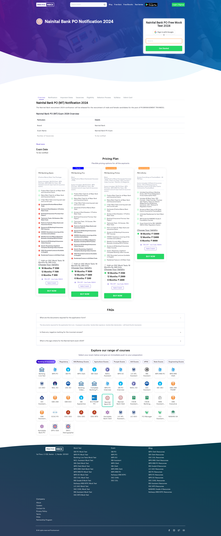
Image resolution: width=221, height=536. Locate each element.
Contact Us (40, 508)
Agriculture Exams (101, 362)
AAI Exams (134, 362)
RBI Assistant (116, 460)
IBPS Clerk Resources (156, 452)
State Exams (158, 362)
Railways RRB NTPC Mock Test (85, 483)
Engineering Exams (176, 362)
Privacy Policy (41, 511)
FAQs (38, 517)
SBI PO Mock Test (80, 452)
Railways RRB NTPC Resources (160, 492)
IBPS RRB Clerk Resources (158, 460)
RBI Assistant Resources (157, 483)
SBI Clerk (114, 466)
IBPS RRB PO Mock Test (83, 472)
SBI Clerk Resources (156, 455)
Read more (40, 144)
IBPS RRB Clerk (116, 469)
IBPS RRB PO (116, 472)
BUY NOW (51, 291)
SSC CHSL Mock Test (82, 489)
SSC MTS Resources (156, 486)
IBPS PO (114, 455)
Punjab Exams (119, 362)
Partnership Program (44, 520)
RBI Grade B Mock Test (82, 480)
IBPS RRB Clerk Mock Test (83, 469)
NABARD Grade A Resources (159, 489)
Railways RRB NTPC (118, 475)
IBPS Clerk (115, 463)
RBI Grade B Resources (157, 466)
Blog (110, 4)
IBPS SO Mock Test (81, 475)
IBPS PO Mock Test (81, 455)
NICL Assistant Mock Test (83, 460)
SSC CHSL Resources (156, 480)
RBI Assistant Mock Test (83, 492)
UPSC (146, 362)
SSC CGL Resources (156, 457)
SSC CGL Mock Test (81, 478)
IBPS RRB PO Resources (157, 463)
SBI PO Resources (155, 472)
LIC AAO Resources (155, 469)
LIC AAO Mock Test (81, 486)
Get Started (164, 48)
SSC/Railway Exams (81, 362)
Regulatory (64, 362)
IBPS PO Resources (155, 475)
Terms (38, 514)
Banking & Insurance (46, 362)
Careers (39, 505)
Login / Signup (178, 5)
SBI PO (113, 452)
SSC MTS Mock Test (81, 495)
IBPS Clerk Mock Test (82, 466)
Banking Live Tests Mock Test (85, 457)
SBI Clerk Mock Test (81, 463)
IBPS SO (114, 457)
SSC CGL (114, 480)
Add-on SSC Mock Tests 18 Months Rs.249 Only (51, 261)
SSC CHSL (115, 478)
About (38, 503)
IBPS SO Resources (155, 478)
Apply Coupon (51, 283)
